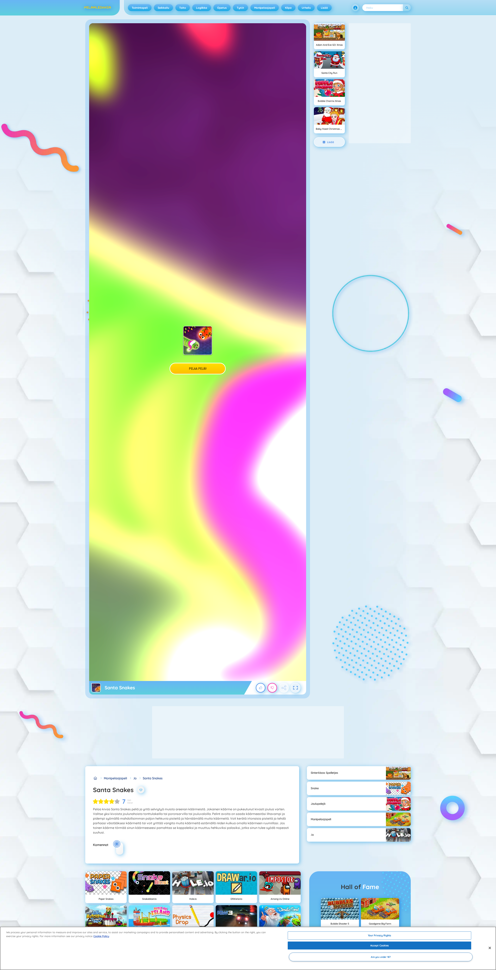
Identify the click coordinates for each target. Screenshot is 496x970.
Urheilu (306, 7)
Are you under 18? (381, 956)
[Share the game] (284, 688)
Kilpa (288, 7)
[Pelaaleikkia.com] (95, 778)
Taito (182, 7)
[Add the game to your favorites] (140, 789)
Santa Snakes (153, 778)
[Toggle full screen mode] (295, 688)
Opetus (222, 7)
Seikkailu (163, 7)
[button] (355, 7)
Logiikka (201, 7)
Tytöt (240, 7)
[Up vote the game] (260, 688)
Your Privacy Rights (379, 935)
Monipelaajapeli (264, 7)
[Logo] (97, 7)
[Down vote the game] (272, 688)
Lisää (324, 7)
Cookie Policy (101, 936)
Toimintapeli (140, 7)
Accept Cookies (379, 945)
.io (135, 778)
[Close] (490, 948)
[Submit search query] (407, 7)
